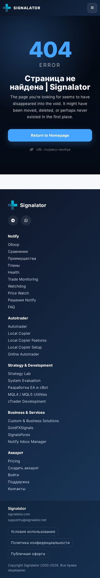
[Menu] (92, 8)
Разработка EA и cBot (28, 387)
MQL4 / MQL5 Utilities (27, 394)
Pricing (14, 461)
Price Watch (18, 293)
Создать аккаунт (23, 468)
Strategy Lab (19, 373)
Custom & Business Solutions (33, 420)
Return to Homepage (50, 135)
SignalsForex (19, 434)
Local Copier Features (27, 340)
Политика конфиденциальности (40, 542)
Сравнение (18, 251)
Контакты (16, 488)
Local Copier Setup (25, 347)
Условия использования (33, 531)
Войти (13, 475)
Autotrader (17, 326)
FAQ (11, 307)
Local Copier (19, 333)
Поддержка (18, 481)
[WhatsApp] (26, 220)
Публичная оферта (28, 553)
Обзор (13, 244)
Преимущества (22, 258)
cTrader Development (27, 401)
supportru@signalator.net (27, 520)
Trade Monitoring (23, 279)
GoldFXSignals (20, 427)
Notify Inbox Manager (27, 441)
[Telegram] (13, 220)
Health (13, 272)
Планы (14, 265)
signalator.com (19, 514)
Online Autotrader (23, 354)
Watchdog (17, 286)
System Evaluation (24, 380)
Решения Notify (22, 300)
